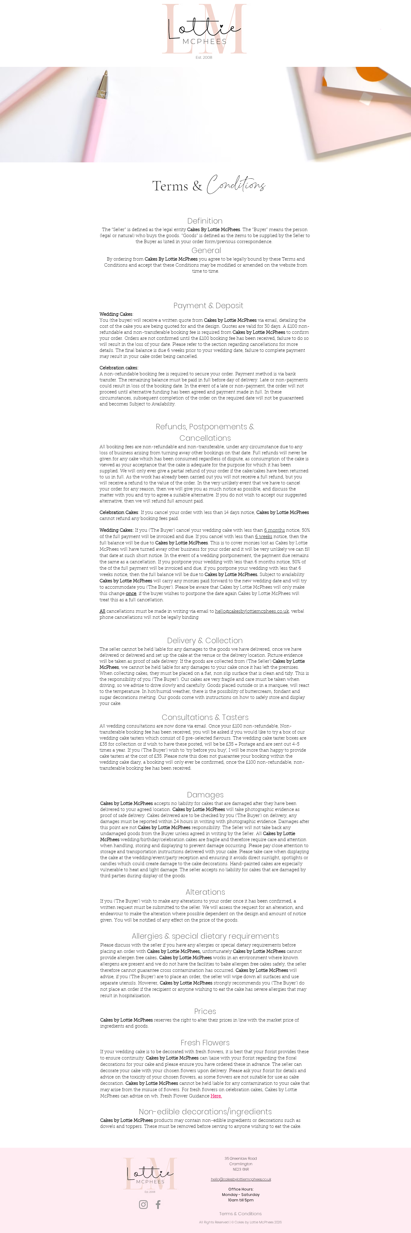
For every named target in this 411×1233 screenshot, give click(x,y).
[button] (380, 29)
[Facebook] (158, 1204)
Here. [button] (216, 1096)
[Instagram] (143, 1204)
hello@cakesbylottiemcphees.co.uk (252, 611)
